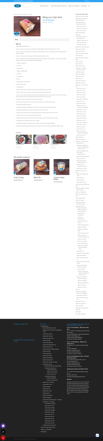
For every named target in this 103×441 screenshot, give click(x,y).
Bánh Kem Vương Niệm (82, 145)
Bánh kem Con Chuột (82, 109)
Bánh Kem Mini (79, 55)
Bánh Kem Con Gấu (81, 103)
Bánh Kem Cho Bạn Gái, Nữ (82, 141)
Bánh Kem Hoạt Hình (82, 208)
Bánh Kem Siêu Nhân (83, 245)
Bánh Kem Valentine (81, 160)
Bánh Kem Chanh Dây (82, 28)
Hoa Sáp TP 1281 (20, 144)
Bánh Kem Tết (79, 78)
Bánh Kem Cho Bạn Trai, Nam (50, 362)
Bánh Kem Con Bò (81, 97)
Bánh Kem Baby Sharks (83, 225)
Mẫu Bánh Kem (44, 6)
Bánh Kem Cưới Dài (82, 166)
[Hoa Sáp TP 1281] (24, 139)
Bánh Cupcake (80, 190)
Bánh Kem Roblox (82, 227)
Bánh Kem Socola (80, 72)
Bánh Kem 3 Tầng (81, 69)
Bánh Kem (78, 35)
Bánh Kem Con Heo (81, 131)
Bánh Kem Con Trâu (81, 111)
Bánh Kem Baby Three (84, 237)
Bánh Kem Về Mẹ (81, 158)
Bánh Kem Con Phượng (82, 99)
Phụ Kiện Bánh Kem (80, 198)
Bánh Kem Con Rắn (81, 124)
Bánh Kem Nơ (80, 143)
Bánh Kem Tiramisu (81, 26)
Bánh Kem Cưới (80, 164)
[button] (38, 18)
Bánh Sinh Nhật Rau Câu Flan (58, 6)
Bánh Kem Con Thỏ (81, 105)
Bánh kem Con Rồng (50, 410)
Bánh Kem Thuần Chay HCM (82, 47)
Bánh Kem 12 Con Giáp (48, 401)
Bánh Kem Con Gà (81, 129)
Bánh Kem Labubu (82, 235)
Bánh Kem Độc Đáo (80, 74)
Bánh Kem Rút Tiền (80, 66)
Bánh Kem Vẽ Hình (80, 51)
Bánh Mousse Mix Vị (81, 24)
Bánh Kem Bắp (79, 61)
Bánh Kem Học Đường (81, 291)
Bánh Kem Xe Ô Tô (82, 287)
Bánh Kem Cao (79, 63)
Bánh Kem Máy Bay (82, 278)
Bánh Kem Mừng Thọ (81, 139)
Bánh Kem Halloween (81, 314)
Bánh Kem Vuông (80, 200)
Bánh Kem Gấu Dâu (82, 241)
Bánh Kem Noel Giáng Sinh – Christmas (52, 399)
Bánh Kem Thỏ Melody (83, 107)
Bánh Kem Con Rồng (81, 118)
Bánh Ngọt (84, 6)
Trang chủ (16, 14)
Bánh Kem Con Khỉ (81, 120)
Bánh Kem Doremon (52, 369)
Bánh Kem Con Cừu (81, 88)
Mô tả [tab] (16, 39)
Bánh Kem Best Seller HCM (82, 16)
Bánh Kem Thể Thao (81, 44)
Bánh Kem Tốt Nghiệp (82, 293)
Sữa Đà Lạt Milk (79, 305)
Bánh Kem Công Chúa (83, 271)
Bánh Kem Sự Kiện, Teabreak (82, 188)
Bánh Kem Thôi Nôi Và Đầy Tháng (53, 366)
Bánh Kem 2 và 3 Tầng (81, 68)
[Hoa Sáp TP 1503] (59, 139)
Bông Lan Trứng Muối (73, 6)
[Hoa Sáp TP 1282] (41, 139)
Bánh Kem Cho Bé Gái (82, 265)
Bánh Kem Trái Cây (80, 82)
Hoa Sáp (78, 289)
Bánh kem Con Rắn (49, 412)
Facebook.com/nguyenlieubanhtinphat (76, 376)
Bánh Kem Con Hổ (49, 405)
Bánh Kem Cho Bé (80, 206)
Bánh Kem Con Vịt (81, 90)
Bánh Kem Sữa (80, 251)
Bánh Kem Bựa (80, 177)
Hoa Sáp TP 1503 (54, 144)
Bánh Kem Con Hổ (81, 113)
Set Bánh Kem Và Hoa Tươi (82, 53)
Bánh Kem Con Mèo (81, 116)
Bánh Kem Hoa (81, 154)
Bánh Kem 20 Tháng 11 (82, 295)
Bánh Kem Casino (81, 204)
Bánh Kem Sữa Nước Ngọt (83, 253)
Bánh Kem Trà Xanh (81, 30)
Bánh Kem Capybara (81, 255)
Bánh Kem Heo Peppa (83, 133)
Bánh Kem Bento (80, 137)
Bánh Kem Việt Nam (81, 42)
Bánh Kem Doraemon (83, 243)
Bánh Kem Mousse (80, 22)
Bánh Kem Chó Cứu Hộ (83, 233)
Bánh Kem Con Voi (81, 94)
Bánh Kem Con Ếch (81, 92)
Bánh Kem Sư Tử (81, 101)
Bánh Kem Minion (82, 285)
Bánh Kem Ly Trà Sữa (82, 168)
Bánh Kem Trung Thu (81, 80)
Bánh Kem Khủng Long (83, 283)
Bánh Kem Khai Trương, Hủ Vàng (51, 349)
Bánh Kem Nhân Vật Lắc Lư (49, 344)
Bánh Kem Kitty (81, 269)
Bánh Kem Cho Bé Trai (82, 277)
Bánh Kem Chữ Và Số (80, 303)
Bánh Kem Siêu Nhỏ (80, 49)
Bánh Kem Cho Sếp (81, 182)
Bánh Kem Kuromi (82, 239)
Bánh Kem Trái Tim (82, 162)
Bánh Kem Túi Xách (80, 301)
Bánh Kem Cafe (80, 180)
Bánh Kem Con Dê (81, 126)
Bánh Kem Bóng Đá (82, 280)
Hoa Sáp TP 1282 (37, 144)
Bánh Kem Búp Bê (82, 267)
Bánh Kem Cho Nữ (47, 355)
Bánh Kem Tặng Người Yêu (83, 156)
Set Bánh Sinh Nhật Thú (82, 40)
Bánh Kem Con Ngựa (81, 122)
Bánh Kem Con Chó (81, 135)
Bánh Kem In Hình (80, 76)
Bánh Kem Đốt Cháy (80, 32)
